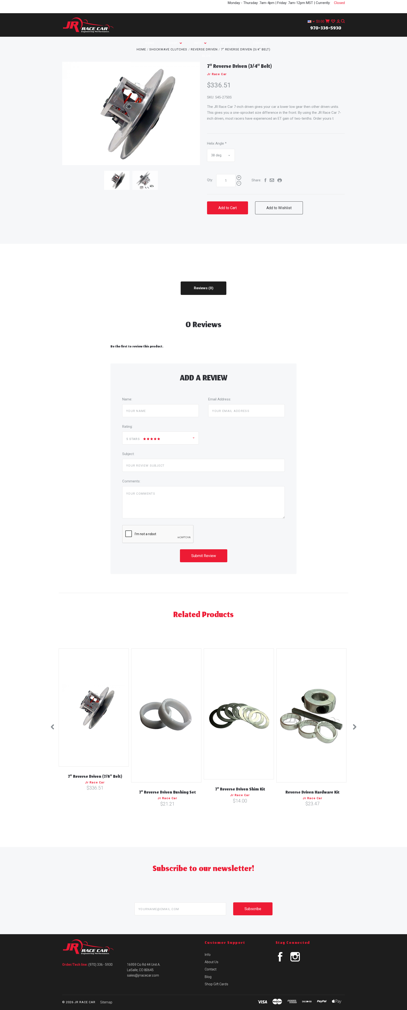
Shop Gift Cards (216, 984)
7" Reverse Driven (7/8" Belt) (95, 777)
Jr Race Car (217, 74)
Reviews (201, 288)
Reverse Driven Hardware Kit (312, 792)
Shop (173, 43)
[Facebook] (280, 960)
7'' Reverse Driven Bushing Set (167, 792)
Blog (206, 55)
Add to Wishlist (279, 208)
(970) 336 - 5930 (100, 964)
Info (198, 43)
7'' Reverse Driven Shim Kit (240, 789)
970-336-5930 (325, 28)
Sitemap (106, 1002)
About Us (228, 43)
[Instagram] (295, 960)
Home (150, 43)
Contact (260, 43)
